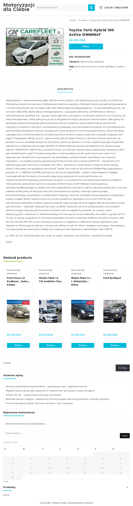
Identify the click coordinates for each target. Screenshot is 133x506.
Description (65, 89)
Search (125, 436)
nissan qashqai (106, 66)
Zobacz (86, 46)
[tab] (66, 89)
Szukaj (7, 362)
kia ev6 (93, 66)
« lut (5, 481)
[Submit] (91, 7)
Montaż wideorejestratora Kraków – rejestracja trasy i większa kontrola (46, 386)
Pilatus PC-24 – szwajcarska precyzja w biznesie (33, 395)
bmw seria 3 (81, 66)
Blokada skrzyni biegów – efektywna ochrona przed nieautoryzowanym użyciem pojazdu (57, 399)
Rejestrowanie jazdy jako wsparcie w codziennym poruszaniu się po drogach (50, 390)
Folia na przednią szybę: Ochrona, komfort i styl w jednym (39, 403)
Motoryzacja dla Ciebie (19, 7)
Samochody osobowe (92, 61)
